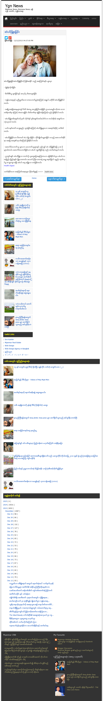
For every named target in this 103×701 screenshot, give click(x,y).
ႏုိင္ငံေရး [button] (40, 18)
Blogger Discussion (65, 648)
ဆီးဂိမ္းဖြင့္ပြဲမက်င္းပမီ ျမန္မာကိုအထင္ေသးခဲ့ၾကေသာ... (28, 612)
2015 (5, 501)
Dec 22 (10, 546)
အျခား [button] (58, 24)
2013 (5, 508)
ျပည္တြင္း (13, 18)
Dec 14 (10, 574)
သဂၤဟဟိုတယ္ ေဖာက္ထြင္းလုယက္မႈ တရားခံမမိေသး (23, 306)
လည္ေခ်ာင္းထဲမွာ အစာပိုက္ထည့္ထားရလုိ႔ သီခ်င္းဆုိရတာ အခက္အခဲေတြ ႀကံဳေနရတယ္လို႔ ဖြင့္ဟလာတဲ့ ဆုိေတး (26, 671)
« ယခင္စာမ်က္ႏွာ (12, 179)
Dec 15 (10, 570)
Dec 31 (10, 514)
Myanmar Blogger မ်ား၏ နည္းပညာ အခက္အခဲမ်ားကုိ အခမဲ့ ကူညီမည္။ (75, 651)
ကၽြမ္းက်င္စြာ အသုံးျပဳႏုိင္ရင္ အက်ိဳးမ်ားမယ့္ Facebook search (75, 643)
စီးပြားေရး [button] (50, 18)
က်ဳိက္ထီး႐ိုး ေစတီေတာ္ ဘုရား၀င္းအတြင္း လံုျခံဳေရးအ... (29, 598)
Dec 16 (10, 567)
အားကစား (14, 24)
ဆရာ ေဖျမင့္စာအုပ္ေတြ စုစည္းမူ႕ (23, 246)
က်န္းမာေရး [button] (62, 18)
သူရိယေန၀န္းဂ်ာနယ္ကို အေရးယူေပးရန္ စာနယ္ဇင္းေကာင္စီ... (31, 605)
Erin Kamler (9, 339)
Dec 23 (10, 542)
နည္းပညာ (8, 352)
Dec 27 (10, 528)
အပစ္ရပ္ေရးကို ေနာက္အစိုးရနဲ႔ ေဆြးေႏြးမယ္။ (23, 293)
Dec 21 (10, 549)
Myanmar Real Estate (13, 343)
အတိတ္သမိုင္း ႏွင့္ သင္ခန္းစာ (19, 594)
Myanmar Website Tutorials (68, 640)
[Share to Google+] (10, 37)
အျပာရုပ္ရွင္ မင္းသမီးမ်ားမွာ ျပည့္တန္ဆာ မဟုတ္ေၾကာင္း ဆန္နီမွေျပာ (38, 443)
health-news (49, 172)
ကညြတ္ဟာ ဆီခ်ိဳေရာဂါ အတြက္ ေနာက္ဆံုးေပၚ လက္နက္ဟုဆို (31, 584)
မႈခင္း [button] (30, 18)
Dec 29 (10, 521)
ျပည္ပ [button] (22, 18)
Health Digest (9, 166)
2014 (5, 505)
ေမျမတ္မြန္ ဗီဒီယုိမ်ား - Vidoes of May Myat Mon (23, 234)
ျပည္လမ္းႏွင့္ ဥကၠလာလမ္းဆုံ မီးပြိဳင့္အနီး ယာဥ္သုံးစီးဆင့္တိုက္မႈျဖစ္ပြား (38, 469)
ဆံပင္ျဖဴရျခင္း (12, 32)
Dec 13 (10, 577)
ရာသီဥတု (49, 24)
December (9, 511)
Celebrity (85, 18)
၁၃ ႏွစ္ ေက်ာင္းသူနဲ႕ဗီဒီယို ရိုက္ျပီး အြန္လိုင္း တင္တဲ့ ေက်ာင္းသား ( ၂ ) (23, 195)
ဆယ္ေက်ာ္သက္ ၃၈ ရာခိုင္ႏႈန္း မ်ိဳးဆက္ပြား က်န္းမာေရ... (29, 601)
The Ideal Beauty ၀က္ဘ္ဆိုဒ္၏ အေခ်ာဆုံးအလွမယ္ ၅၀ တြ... (31, 615)
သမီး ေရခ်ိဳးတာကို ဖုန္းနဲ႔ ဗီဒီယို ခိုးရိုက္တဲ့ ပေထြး (23, 207)
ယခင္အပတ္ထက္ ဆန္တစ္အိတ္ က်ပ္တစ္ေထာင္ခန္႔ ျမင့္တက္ (30, 590)
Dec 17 (10, 563)
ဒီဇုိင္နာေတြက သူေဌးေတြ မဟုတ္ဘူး (22, 619)
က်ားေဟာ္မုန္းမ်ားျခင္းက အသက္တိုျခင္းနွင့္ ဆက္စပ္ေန (28, 626)
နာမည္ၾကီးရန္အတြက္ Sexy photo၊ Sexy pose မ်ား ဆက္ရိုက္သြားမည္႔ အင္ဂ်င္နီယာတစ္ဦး (18, 322)
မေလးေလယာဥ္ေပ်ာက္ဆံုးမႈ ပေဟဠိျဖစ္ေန (23, 220)
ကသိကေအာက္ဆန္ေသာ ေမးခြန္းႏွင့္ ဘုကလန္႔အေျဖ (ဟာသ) (23, 261)
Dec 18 (10, 560)
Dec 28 (10, 524)
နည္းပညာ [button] (24, 24)
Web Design (9, 346)
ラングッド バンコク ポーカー (17, 355)
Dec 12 (10, 581)
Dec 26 (10, 531)
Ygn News (14, 6)
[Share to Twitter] (6, 37)
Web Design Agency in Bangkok (17, 349)
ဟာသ (94, 18)
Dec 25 (10, 535)
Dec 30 (10, 517)
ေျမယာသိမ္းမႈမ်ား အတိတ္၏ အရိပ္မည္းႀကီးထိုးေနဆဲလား (29, 587)
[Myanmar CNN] (6, 18)
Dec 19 (10, 556)
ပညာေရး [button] (74, 18)
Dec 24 (10, 538)
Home (34, 178)
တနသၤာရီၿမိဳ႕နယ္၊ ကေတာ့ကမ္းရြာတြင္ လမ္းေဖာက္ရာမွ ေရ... (30, 608)
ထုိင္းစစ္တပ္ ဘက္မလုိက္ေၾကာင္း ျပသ (22, 622)
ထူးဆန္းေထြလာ (38, 24)
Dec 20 (10, 552)
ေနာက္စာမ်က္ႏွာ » (56, 179)
